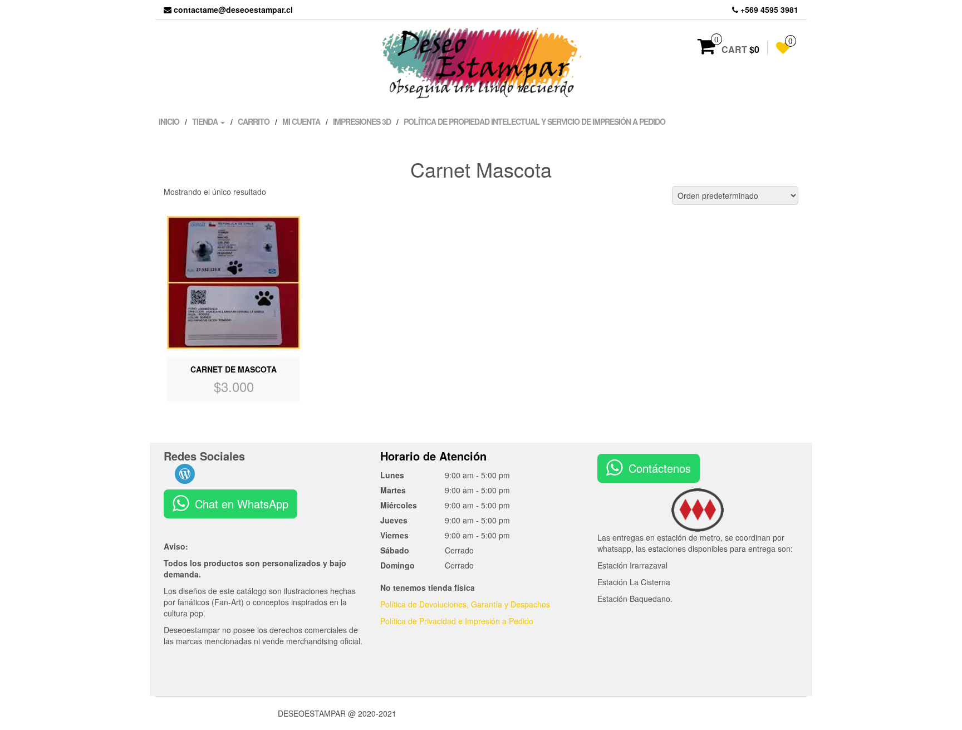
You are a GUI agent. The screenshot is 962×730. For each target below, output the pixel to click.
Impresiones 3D (362, 121)
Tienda (205, 121)
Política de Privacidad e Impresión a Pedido (456, 620)
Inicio (169, 121)
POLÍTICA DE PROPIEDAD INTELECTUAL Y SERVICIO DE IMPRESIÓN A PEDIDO (534, 121)
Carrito (253, 121)
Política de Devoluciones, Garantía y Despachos (465, 604)
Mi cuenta (301, 121)
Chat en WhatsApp (241, 504)
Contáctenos (660, 468)
